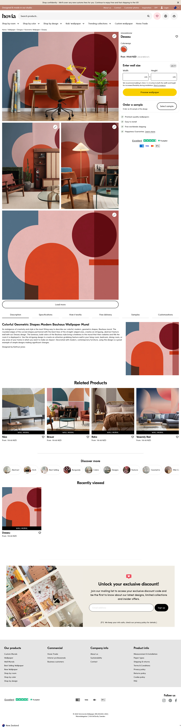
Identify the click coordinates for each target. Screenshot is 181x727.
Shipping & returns (142, 661)
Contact (93, 661)
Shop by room (10, 673)
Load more (60, 304)
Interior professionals (56, 658)
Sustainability (96, 658)
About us (94, 654)
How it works (75, 314)
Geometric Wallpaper (32, 30)
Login (166, 7)
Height (163, 73)
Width (135, 73)
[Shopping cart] (174, 16)
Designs (20, 30)
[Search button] (148, 16)
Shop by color (10, 677)
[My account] (165, 16)
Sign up (161, 607)
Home (4, 30)
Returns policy (140, 673)
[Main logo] (9, 16)
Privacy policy (139, 669)
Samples (135, 314)
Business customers (55, 661)
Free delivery (105, 314)
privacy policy (140, 622)
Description (15, 314)
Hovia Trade (52, 654)
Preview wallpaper (150, 92)
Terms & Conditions (142, 665)
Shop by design (10, 681)
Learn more (150, 131)
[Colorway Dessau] (124, 49)
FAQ (135, 681)
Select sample (167, 106)
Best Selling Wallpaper (14, 665)
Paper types (139, 658)
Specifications (45, 314)
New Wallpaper (11, 669)
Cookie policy (139, 677)
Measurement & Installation (145, 654)
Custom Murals (10, 654)
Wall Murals (9, 661)
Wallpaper (12, 30)
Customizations (165, 314)
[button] (175, 7)
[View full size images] (114, 36)
